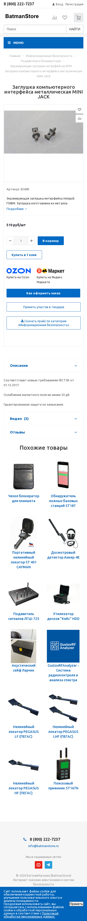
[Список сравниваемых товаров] (55, 19)
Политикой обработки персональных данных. (31, 915)
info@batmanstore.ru (43, 846)
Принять (76, 904)
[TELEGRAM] (48, 865)
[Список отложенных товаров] (65, 19)
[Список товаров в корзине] (79, 21)
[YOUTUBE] (38, 865)
